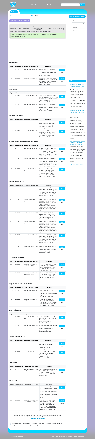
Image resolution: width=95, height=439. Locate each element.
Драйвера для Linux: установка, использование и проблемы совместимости (77, 112)
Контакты (52, 4)
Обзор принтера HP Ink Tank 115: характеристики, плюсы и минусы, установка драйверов (77, 86)
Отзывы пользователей (42, 4)
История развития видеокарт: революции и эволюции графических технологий (77, 142)
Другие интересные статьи (77, 164)
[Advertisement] (37, 50)
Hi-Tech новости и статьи (76, 81)
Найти (82, 5)
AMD (32, 15)
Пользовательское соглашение (66, 436)
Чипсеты (26, 15)
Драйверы (19, 15)
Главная (12, 15)
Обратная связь (54, 436)
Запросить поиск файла (28, 4)
